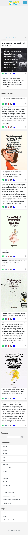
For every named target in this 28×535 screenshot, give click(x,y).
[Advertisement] (14, 21)
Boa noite (5, 453)
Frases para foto (7, 475)
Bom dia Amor (6, 489)
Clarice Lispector (7, 482)
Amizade (5, 471)
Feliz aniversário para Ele (9, 492)
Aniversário (5, 478)
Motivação (5, 464)
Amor (4, 457)
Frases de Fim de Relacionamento (11, 499)
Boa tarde (5, 450)
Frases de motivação (10, 37)
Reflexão (5, 460)
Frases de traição (7, 503)
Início (4, 512)
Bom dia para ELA (7, 485)
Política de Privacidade (8, 520)
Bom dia (5, 446)
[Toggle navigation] (25, 2)
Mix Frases (3, 37)
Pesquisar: (4, 437)
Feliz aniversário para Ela (9, 496)
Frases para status (7, 467)
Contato (5, 516)
